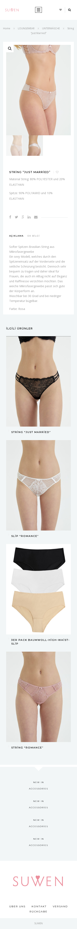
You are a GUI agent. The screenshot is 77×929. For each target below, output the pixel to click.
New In (38, 782)
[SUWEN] (12, 9)
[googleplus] (23, 217)
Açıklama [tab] (16, 236)
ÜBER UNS (17, 906)
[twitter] (16, 217)
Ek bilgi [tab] (34, 236)
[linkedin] (29, 217)
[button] (10, 48)
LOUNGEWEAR (26, 28)
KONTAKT (39, 906)
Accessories (38, 788)
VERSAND (60, 906)
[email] (36, 217)
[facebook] (10, 217)
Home (6, 28)
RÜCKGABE (38, 911)
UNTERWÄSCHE (51, 28)
